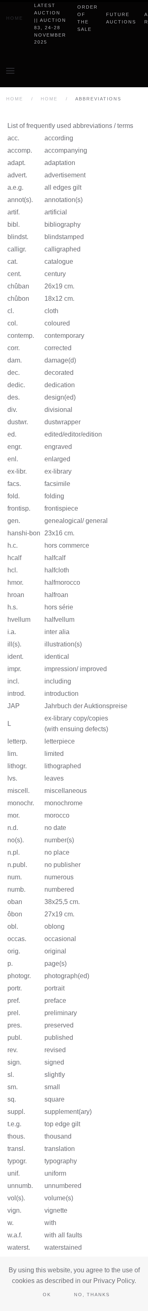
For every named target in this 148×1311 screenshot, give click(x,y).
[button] (10, 70)
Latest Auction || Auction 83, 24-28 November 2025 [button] (50, 23)
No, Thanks (92, 1294)
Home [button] (14, 18)
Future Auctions (121, 18)
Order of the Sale (87, 18)
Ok (47, 1294)
